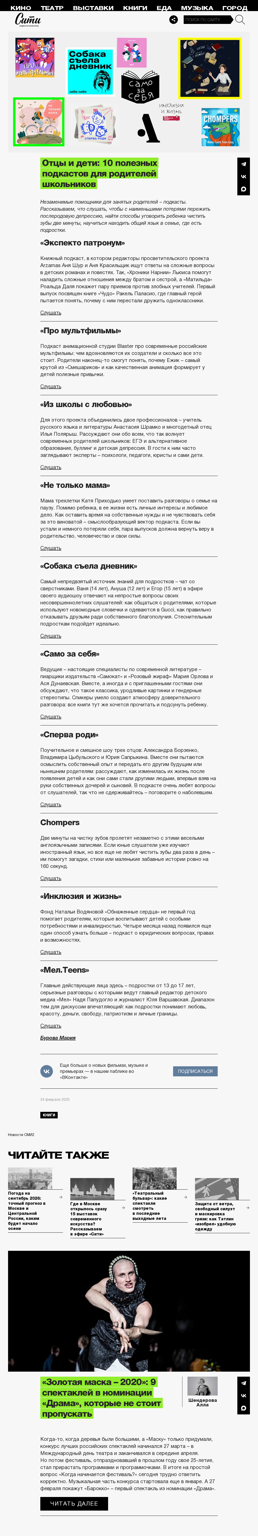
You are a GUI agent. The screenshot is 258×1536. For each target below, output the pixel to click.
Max (243, 189)
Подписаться (195, 1071)
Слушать (50, 312)
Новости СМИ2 (21, 1135)
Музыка (197, 8)
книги (49, 1115)
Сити (28, 20)
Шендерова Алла (202, 1402)
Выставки (93, 8)
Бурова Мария (58, 1038)
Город (234, 8)
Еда (164, 8)
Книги (135, 8)
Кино (21, 8)
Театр (52, 8)
